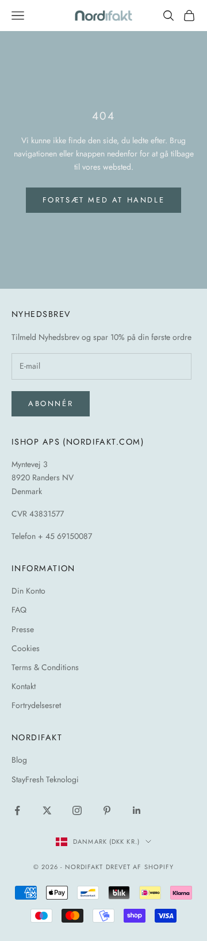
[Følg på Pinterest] (107, 810)
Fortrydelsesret (36, 705)
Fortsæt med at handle (104, 199)
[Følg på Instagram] (77, 810)
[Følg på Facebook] (17, 810)
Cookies (26, 648)
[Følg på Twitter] (47, 810)
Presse (23, 629)
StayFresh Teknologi (45, 779)
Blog (19, 760)
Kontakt (24, 686)
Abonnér (50, 403)
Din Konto (28, 590)
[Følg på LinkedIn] (137, 810)
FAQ (19, 609)
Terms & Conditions (45, 667)
